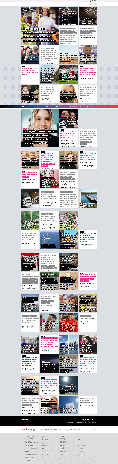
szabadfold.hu (45, 447)
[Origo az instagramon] (88, 419)
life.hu (79, 439)
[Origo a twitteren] (85, 419)
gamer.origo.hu (63, 442)
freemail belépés (93, 4)
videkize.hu (62, 452)
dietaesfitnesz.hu (63, 449)
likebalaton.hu (63, 444)
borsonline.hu (63, 460)
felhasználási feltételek (77, 422)
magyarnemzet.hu (45, 445)
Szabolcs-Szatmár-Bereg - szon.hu (31, 458)
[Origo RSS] (93, 419)
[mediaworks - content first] (28, 429)
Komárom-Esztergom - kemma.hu (31, 454)
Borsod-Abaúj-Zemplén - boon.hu (31, 442)
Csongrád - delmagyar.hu (29, 444)
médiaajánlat (94, 422)
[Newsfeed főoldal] (25, 419)
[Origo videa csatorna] (90, 419)
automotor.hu (62, 439)
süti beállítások (83, 422)
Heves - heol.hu (28, 451)
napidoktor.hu (63, 445)
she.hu (79, 440)
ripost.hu (79, 436)
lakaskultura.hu (63, 441)
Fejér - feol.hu (27, 447)
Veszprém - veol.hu (46, 437)
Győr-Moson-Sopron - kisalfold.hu (31, 448)
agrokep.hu (44, 457)
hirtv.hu (43, 448)
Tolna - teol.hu (27, 460)
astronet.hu (62, 438)
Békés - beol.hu (28, 441)
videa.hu (79, 450)
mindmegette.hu (63, 447)
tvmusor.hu (62, 454)
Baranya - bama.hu (28, 439)
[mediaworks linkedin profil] (94, 429)
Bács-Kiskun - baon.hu (29, 438)
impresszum (89, 422)
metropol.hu (80, 437)
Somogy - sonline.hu (29, 457)
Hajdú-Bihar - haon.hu (29, 449)
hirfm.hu (79, 459)
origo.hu (44, 450)
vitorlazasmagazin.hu (64, 451)
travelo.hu (62, 448)
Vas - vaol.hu (44, 436)
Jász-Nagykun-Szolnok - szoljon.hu (31, 452)
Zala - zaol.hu (45, 439)
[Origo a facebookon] (83, 419)
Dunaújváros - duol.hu (29, 445)
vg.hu (43, 456)
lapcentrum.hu (81, 451)
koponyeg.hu (80, 448)
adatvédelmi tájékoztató (68, 422)
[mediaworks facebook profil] (91, 429)
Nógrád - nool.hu (28, 455)
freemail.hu (80, 447)
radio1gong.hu (81, 457)
